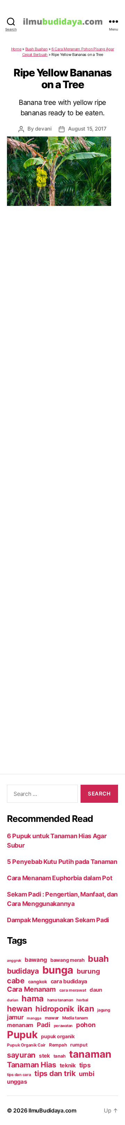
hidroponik (54, 1008)
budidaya (23, 970)
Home (16, 49)
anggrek (14, 960)
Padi (43, 1024)
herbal (82, 1000)
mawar (52, 1017)
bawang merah (67, 960)
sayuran (21, 1054)
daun (96, 989)
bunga (58, 970)
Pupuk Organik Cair (26, 1045)
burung (88, 971)
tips (85, 1065)
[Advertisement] (62, 481)
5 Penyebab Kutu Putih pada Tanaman (62, 861)
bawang (36, 959)
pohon (85, 1024)
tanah (59, 1056)
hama (33, 998)
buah (98, 958)
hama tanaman (60, 1000)
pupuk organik (58, 1036)
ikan (85, 1008)
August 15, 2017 (87, 128)
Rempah (58, 1045)
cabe (16, 980)
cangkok (37, 981)
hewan (19, 1008)
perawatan (63, 1025)
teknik (68, 1065)
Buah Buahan (36, 49)
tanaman (90, 1054)
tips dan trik (55, 1073)
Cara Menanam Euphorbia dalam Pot (59, 878)
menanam (20, 1025)
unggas (17, 1081)
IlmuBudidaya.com (52, 1110)
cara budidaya (69, 981)
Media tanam (75, 1017)
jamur (15, 1017)
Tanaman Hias (31, 1064)
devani (43, 128)
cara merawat (72, 990)
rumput (78, 1045)
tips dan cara (19, 1074)
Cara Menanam (31, 989)
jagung (103, 1010)
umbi (86, 1073)
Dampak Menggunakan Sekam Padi (58, 920)
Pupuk (22, 1034)
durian (12, 1000)
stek (44, 1055)
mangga (34, 1018)
